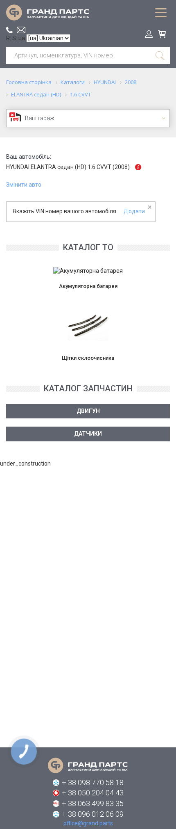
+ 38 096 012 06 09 (93, 814)
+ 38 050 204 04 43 (93, 792)
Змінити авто (23, 184)
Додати (134, 211)
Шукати (160, 55)
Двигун (88, 411)
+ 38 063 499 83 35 (93, 803)
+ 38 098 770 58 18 (93, 782)
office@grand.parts (21, 30)
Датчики (88, 433)
